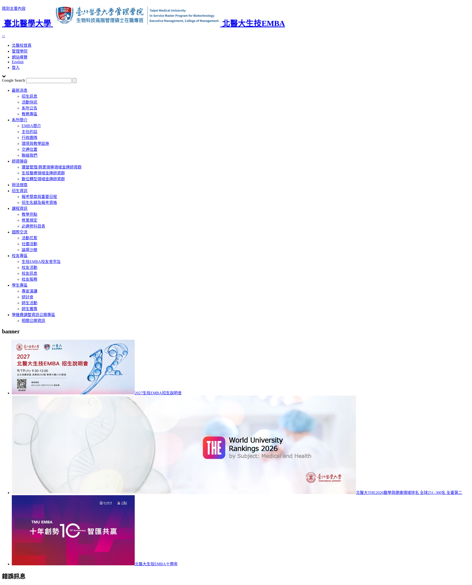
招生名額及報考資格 (39, 202)
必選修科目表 (33, 226)
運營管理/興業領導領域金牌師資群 (52, 167)
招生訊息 (29, 96)
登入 (16, 67)
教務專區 (29, 114)
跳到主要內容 (14, 8)
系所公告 (29, 108)
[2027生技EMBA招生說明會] (73, 393)
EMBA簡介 (31, 126)
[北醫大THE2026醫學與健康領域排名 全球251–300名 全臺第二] (184, 493)
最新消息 (20, 90)
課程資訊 (20, 208)
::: (3, 36)
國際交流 (20, 232)
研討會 (27, 297)
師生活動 (29, 303)
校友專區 (20, 256)
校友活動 (29, 267)
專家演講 (29, 291)
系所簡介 (20, 120)
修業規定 (29, 220)
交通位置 (29, 149)
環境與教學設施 (35, 143)
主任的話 (29, 132)
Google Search (13, 80)
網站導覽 (20, 57)
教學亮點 (29, 214)
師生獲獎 (29, 309)
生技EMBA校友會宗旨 (41, 262)
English (18, 62)
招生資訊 (20, 191)
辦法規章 (20, 185)
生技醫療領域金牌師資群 (43, 173)
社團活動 (29, 244)
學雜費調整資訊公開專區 (33, 315)
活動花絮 (29, 238)
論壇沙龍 (29, 250)
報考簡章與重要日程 (39, 197)
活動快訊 (29, 102)
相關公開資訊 (33, 321)
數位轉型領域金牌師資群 (43, 179)
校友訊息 (29, 273)
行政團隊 (29, 138)
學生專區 (20, 285)
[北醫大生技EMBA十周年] (73, 564)
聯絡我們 (29, 155)
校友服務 (29, 279)
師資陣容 (20, 161)
